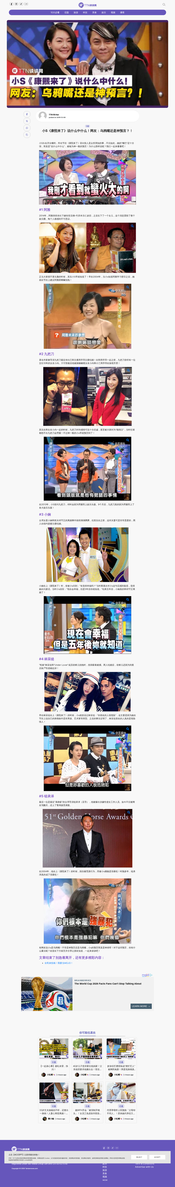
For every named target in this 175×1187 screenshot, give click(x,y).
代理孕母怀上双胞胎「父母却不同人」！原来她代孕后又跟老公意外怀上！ (121, 1112)
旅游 (76, 12)
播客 (122, 12)
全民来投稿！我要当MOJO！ (59, 963)
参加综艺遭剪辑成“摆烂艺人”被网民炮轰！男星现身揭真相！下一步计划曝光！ (121, 1068)
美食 (94, 12)
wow (105, 1180)
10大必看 (55, 12)
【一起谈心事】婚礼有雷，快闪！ (54, 1068)
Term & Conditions (144, 1163)
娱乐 (104, 12)
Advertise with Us (144, 1166)
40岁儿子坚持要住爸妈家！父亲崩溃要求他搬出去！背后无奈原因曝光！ (87, 1068)
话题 (66, 12)
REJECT (139, 1157)
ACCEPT (157, 1157)
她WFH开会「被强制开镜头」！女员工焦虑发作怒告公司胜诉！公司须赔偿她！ (87, 1112)
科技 (85, 12)
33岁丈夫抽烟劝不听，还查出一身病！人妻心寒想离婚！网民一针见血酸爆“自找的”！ (53, 1112)
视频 (113, 12)
